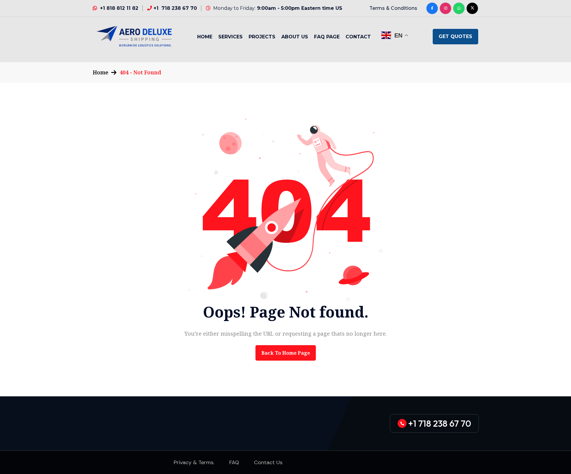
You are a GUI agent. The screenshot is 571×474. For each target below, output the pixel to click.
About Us (294, 37)
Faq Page (327, 37)
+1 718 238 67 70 (175, 8)
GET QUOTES (455, 36)
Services (230, 37)
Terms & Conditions (393, 8)
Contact (358, 37)
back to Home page (285, 353)
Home (204, 37)
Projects (262, 37)
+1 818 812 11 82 (119, 8)
